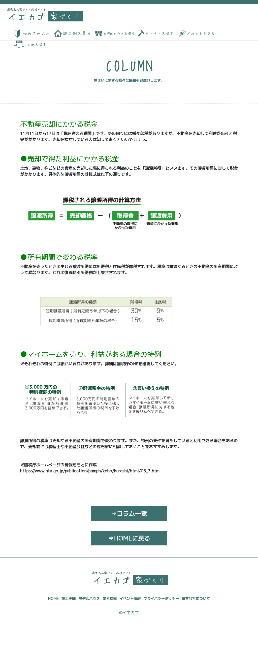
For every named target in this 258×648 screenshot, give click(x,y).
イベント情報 (130, 598)
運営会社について (196, 598)
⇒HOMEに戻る (129, 538)
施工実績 (68, 598)
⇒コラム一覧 (129, 513)
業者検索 (110, 598)
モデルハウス (89, 598)
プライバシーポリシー (161, 598)
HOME (53, 598)
